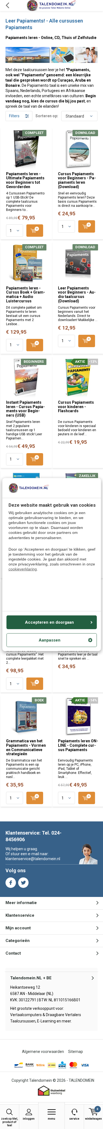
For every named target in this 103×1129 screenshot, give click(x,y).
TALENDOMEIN (81, 1080)
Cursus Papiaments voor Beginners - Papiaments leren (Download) (77, 180)
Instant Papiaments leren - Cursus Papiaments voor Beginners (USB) (25, 408)
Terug (7, 5)
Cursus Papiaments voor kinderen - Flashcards (76, 406)
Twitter (23, 882)
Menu (51, 1118)
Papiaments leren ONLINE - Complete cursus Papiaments (78, 745)
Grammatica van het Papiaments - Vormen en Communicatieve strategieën (26, 747)
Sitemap (75, 1051)
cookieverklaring (23, 569)
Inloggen (29, 1118)
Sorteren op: (46, 116)
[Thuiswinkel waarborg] (51, 1091)
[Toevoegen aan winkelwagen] (34, 230)
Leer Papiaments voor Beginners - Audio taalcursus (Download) (77, 294)
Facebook (10, 882)
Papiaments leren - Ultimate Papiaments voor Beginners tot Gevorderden (25, 180)
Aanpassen (49, 640)
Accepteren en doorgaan (49, 622)
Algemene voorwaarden (43, 1051)
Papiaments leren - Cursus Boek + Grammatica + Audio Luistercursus (25, 294)
